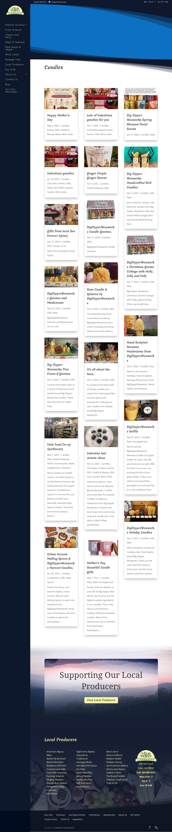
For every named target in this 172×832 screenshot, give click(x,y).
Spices (50, 582)
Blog (7, 84)
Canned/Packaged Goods (99, 129)
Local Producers (14, 64)
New (55, 312)
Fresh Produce (13, 29)
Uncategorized (105, 582)
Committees (94, 815)
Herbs (50, 463)
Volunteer (60, 815)
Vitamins (66, 467)
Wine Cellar (12, 54)
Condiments (53, 577)
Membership (109, 815)
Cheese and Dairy (12, 35)
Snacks (50, 192)
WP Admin (135, 815)
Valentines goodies (60, 173)
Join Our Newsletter (11, 90)
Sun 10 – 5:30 (163, 2)
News (58, 134)
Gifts (57, 129)
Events (50, 129)
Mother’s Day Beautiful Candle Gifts (98, 567)
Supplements (54, 467)
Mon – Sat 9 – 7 (149, 2)
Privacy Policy (50, 819)
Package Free (12, 59)
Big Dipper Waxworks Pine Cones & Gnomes (58, 369)
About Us (10, 74)
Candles (65, 125)
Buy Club (10, 69)
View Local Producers (101, 700)
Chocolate (52, 183)
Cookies (102, 468)
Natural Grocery (15, 25)
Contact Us (11, 79)
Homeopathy (61, 463)
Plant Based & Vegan (13, 48)
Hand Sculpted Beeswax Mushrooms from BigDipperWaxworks (140, 351)
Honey (56, 245)
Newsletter (78, 819)
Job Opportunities (77, 815)
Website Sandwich (64, 827)
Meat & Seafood (15, 42)
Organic (69, 187)
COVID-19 (65, 819)
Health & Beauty (61, 459)
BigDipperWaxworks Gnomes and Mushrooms (61, 298)
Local (63, 245)
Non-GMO (59, 187)
